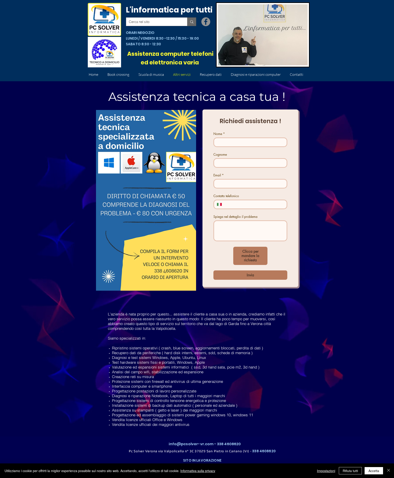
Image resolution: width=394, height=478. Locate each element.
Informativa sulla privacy (197, 470)
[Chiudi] (388, 470)
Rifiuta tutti (350, 470)
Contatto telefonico (226, 196)
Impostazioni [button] (326, 470)
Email (218, 175)
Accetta (373, 470)
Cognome (220, 154)
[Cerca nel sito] (191, 22)
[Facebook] (205, 21)
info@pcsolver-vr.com (191, 444)
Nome (219, 134)
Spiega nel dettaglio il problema (235, 217)
